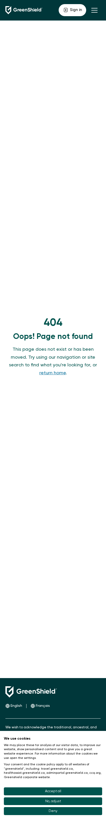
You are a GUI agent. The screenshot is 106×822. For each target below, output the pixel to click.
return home (52, 373)
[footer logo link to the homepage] (31, 692)
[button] (72, 10)
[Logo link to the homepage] (23, 10)
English (16, 706)
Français (43, 706)
